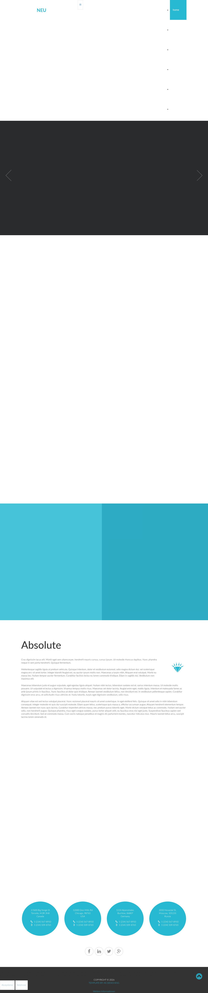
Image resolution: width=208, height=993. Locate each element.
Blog (175, 29)
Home (176, 9)
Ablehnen (21, 985)
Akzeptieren (7, 985)
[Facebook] (89, 951)
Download (178, 69)
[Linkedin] (99, 951)
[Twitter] (109, 951)
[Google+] (119, 951)
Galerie (176, 89)
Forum (176, 49)
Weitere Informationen (104, 991)
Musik (176, 109)
